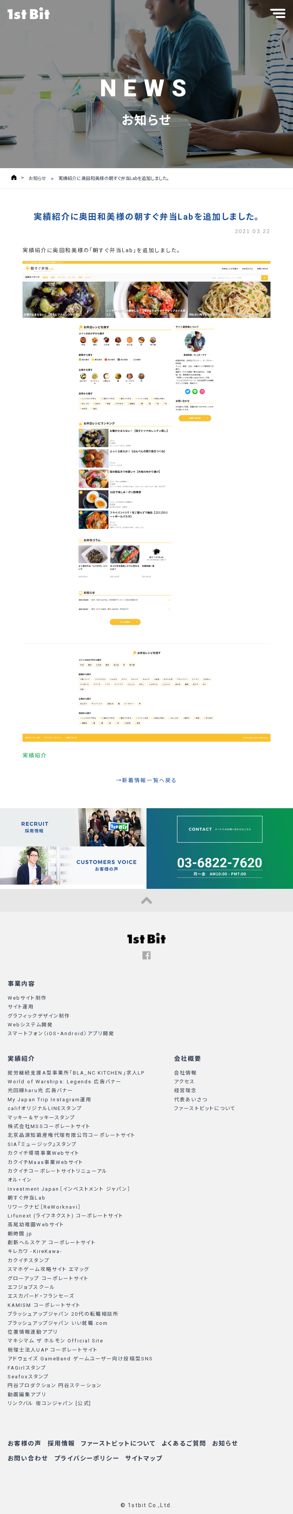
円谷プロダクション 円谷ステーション (55, 1385)
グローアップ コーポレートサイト (48, 1278)
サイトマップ (144, 1458)
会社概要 (187, 1058)
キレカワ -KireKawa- (35, 1251)
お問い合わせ (28, 1458)
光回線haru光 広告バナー (40, 1090)
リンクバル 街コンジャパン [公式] (49, 1403)
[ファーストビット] (146, 942)
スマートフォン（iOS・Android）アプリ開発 (61, 1033)
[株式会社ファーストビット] (29, 13)
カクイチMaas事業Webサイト (46, 1162)
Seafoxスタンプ (28, 1376)
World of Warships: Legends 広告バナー (65, 1081)
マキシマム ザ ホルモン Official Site (56, 1341)
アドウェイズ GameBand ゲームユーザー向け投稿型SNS (80, 1359)
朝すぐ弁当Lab (27, 1198)
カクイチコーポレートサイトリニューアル (58, 1171)
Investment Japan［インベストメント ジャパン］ (69, 1189)
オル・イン (20, 1180)
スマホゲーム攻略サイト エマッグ (49, 1269)
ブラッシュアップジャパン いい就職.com (58, 1323)
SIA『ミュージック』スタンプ (42, 1144)
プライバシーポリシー (86, 1458)
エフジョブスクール (31, 1287)
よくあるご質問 (183, 1443)
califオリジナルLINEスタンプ (45, 1108)
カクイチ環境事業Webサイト (43, 1153)
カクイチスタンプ (29, 1260)
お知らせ (225, 1443)
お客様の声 (25, 1443)
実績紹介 (35, 755)
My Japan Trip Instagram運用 (50, 1099)
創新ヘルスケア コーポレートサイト (52, 1242)
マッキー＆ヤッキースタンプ (41, 1117)
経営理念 (185, 1090)
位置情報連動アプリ (33, 1332)
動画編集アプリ (27, 1394)
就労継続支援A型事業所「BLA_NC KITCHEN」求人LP (76, 1073)
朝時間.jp (20, 1234)
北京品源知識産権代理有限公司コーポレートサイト (71, 1135)
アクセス (184, 1081)
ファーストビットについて (205, 1108)
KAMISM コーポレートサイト (44, 1305)
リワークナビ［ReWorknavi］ (44, 1207)
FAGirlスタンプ (27, 1368)
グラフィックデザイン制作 (39, 1016)
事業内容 (21, 983)
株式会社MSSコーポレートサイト (49, 1126)
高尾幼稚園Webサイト (36, 1224)
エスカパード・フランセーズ (41, 1296)
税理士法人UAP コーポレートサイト (53, 1350)
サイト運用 (21, 1007)
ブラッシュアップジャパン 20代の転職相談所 (63, 1314)
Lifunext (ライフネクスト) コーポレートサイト (65, 1216)
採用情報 (61, 1443)
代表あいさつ (191, 1099)
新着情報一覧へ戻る (149, 780)
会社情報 (185, 1073)
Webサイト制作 (27, 998)
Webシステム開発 (30, 1025)
